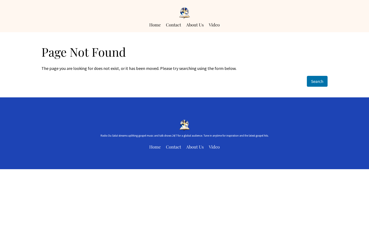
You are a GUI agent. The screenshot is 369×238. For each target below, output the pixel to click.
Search (317, 81)
